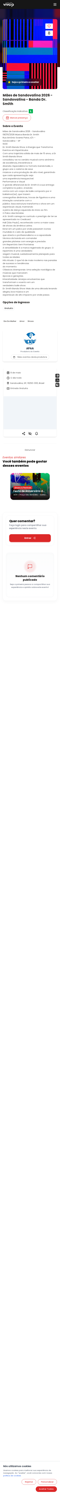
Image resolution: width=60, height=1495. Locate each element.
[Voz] (57, 380)
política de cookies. (12, 1475)
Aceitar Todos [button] (46, 1488)
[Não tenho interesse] (30, 433)
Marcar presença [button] (19, 117)
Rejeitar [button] (29, 1481)
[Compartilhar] (23, 433)
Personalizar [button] (47, 1481)
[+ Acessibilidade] (57, 385)
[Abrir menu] (50, 4)
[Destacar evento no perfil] (49, 33)
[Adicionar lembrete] (36, 433)
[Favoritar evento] (49, 26)
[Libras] (57, 376)
